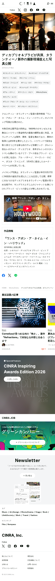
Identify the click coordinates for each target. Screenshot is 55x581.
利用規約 (31, 568)
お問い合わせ (32, 564)
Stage (38, 512)
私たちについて (7, 556)
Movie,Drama (14, 288)
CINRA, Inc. (12, 535)
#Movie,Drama (41, 92)
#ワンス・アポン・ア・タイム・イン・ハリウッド (20, 102)
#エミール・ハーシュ (27, 78)
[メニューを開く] (52, 4)
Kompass (12, 524)
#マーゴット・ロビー (25, 92)
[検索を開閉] (48, 4)
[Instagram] (25, 10)
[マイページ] (3, 4)
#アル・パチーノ (9, 92)
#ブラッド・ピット (9, 87)
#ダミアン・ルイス (9, 97)
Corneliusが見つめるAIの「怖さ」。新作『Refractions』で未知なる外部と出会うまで (23, 337)
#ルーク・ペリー (9, 106)
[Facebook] (31, 10)
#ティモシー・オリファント (28, 106)
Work (18, 515)
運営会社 (31, 556)
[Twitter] (19, 10)
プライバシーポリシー (9, 568)
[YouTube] (37, 10)
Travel (25, 515)
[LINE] (43, 10)
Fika (4, 524)
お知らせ (5, 564)
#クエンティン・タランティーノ (14, 73)
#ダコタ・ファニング (10, 83)
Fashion (34, 515)
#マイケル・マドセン (42, 83)
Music (4, 512)
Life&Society (8, 515)
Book (45, 512)
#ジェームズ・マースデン (29, 87)
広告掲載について (34, 560)
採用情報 (5, 560)
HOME (4, 288)
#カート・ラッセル (9, 78)
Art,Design (14, 512)
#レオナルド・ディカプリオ (38, 73)
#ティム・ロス (26, 83)
